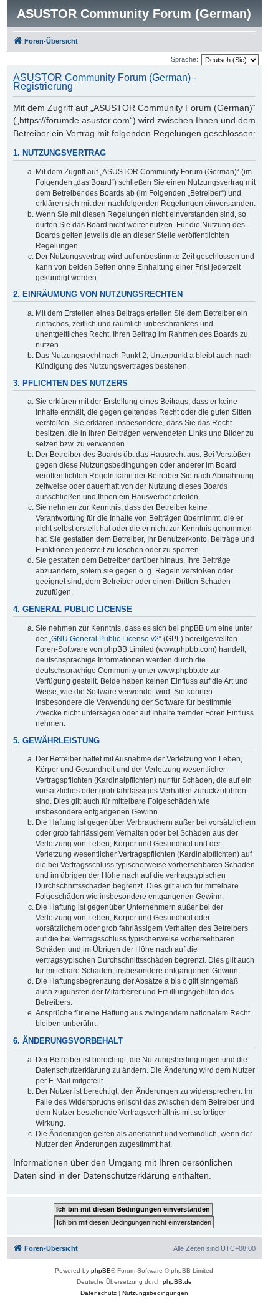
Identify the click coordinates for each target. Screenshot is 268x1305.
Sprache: (184, 59)
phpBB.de (177, 1281)
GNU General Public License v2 (105, 638)
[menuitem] (98, 1293)
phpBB (101, 1270)
